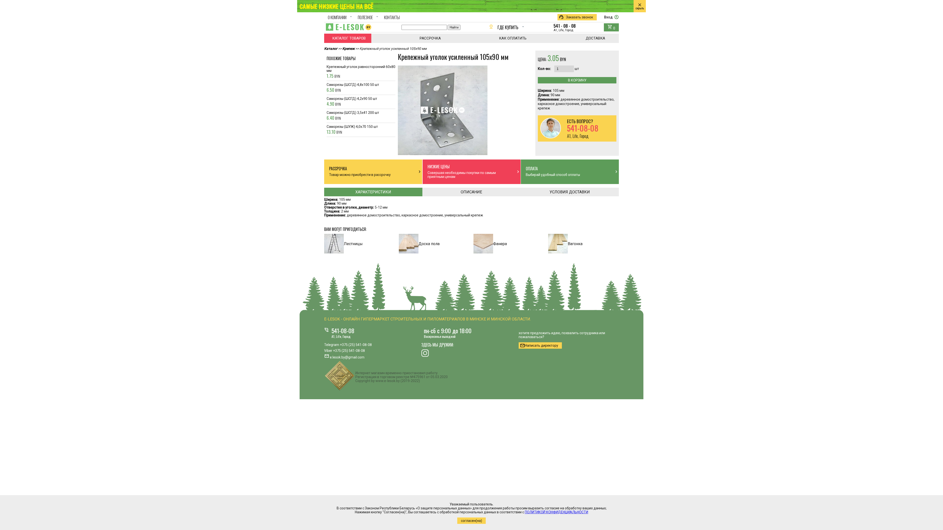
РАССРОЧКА (430, 38)
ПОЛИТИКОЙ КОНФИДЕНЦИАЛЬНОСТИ (556, 512)
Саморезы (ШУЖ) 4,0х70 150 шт (352, 130)
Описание (471, 192)
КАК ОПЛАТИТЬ (513, 38)
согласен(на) (471, 521)
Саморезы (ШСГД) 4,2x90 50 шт (352, 102)
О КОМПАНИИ (340, 17)
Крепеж (348, 49)
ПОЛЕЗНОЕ (369, 17)
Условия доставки (570, 192)
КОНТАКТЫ (392, 17)
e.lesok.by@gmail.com (347, 357)
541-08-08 (343, 330)
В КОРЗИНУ (577, 80)
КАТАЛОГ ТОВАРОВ (349, 38)
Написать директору (539, 345)
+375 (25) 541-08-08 (356, 345)
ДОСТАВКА (595, 38)
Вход (611, 17)
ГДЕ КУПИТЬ (507, 27)
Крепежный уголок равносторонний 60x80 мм (361, 72)
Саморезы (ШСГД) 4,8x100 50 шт (353, 88)
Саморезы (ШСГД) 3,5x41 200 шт (353, 116)
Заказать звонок (576, 17)
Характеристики (373, 192)
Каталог (330, 49)
